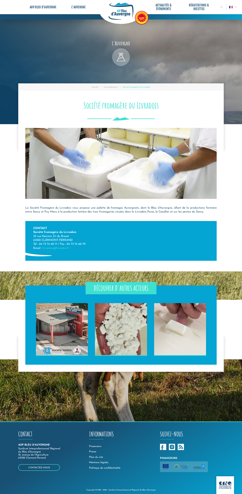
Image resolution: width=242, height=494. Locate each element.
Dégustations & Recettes (199, 7)
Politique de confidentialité (104, 468)
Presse (92, 451)
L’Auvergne (78, 7)
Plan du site (96, 457)
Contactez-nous (39, 468)
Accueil (95, 87)
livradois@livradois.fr (56, 248)
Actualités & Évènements (164, 7)
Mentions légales (98, 462)
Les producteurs (111, 87)
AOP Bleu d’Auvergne (43, 7)
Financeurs (95, 446)
